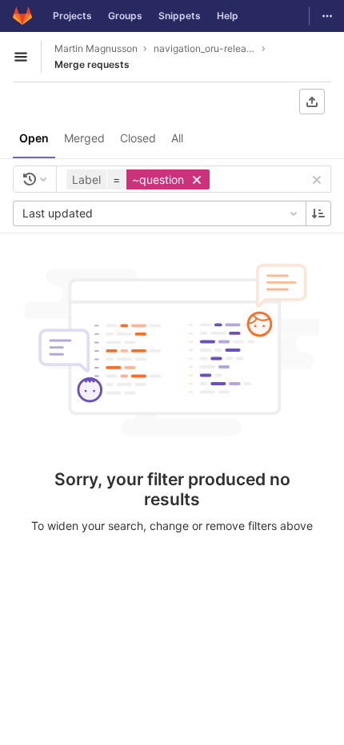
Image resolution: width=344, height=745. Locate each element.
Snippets (179, 16)
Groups (125, 16)
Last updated (57, 213)
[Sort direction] (318, 213)
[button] (140, 179)
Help (227, 16)
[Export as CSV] (312, 101)
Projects (72, 16)
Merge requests (92, 64)
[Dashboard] (22, 16)
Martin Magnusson (96, 48)
